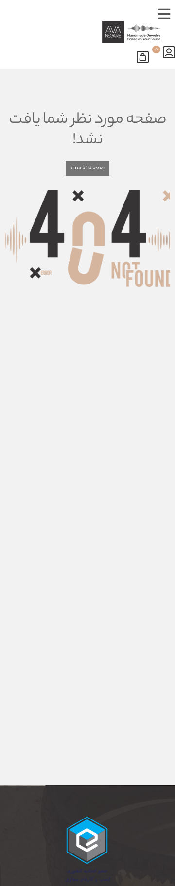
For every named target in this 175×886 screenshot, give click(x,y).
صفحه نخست (88, 168)
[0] (145, 55)
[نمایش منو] (163, 12)
